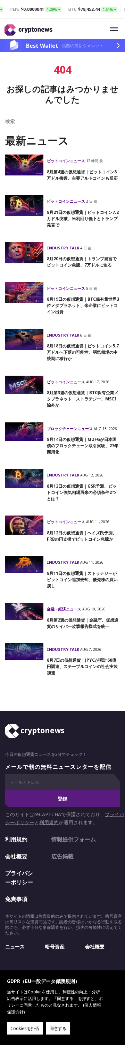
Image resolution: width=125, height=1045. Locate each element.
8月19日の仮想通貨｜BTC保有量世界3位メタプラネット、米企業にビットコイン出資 (83, 305)
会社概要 (16, 856)
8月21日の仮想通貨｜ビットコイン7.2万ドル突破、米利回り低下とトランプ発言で (83, 218)
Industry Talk (63, 247)
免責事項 (16, 899)
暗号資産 (55, 946)
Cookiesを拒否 (24, 1028)
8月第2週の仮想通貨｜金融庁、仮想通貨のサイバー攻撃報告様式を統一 (82, 623)
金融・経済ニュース (64, 608)
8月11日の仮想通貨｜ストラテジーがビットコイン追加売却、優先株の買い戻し (82, 579)
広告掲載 (62, 856)
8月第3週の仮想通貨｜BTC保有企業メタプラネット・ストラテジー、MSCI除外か (82, 399)
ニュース (15, 946)
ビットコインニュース (66, 160)
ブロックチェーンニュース (70, 428)
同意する (58, 1028)
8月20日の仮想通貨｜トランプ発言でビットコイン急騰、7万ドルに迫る (82, 262)
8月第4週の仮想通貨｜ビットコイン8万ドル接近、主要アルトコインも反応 (82, 175)
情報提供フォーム (73, 839)
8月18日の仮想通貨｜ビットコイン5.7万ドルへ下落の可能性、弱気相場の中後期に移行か (83, 352)
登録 (62, 798)
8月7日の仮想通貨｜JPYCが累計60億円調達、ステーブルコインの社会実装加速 (82, 666)
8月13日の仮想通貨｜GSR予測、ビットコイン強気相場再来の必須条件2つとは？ (82, 492)
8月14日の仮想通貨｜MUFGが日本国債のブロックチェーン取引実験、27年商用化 (82, 445)
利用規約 (49, 822)
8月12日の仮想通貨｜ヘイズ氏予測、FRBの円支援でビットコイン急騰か (82, 536)
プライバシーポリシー (19, 877)
